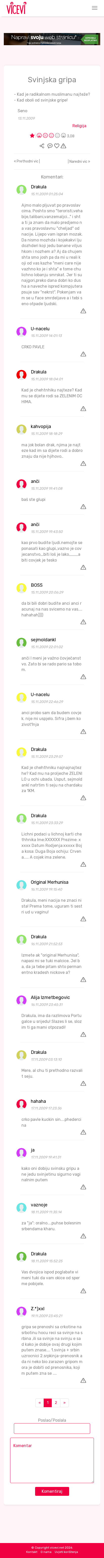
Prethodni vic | (28, 161)
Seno (22, 110)
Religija (79, 125)
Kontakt (31, 1552)
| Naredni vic (78, 161)
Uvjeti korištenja (66, 1552)
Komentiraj (52, 1491)
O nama (46, 1552)
